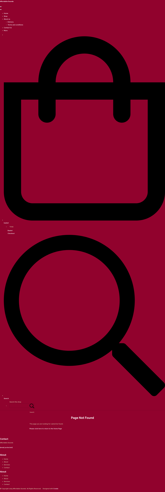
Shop (5, 16)
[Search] (32, 406)
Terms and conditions (15, 25)
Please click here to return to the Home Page (46, 429)
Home (6, 13)
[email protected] (6, 447)
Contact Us (8, 28)
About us (7, 19)
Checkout (11, 233)
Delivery (11, 22)
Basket (10, 230)
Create (55, 489)
